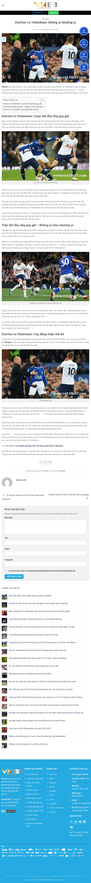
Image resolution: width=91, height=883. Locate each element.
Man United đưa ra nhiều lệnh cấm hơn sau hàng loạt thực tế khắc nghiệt (39, 611)
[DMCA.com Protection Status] (8, 811)
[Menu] (3, 5)
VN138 (86, 774)
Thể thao (45, 19)
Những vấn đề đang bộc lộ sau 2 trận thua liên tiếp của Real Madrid (37, 736)
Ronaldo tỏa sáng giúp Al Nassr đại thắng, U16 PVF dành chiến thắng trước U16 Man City (46, 713)
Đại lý (84, 876)
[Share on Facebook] (41, 463)
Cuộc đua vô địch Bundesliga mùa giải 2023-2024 (30, 728)
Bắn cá (67, 876)
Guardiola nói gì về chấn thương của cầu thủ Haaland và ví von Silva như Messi (42, 642)
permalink (62, 471)
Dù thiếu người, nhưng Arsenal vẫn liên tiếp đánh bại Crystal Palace (37, 720)
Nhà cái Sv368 (76, 835)
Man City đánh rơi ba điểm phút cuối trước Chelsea (30, 596)
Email (7, 549)
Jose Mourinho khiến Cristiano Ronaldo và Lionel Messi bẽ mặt (35, 619)
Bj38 (86, 832)
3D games (54, 876)
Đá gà (33, 876)
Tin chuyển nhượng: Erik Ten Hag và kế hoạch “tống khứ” (39, 446)
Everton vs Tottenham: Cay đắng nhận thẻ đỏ (21, 109)
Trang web (9, 560)
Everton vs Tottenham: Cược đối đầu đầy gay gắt (22, 104)
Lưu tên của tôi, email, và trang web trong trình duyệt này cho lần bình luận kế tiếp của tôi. (41, 571)
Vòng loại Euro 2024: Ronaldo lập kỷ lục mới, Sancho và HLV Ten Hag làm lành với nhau (45, 697)
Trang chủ (9, 876)
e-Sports (45, 876)
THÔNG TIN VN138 (56, 808)
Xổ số (39, 876)
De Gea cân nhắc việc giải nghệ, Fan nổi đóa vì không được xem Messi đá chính (42, 681)
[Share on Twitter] (46, 463)
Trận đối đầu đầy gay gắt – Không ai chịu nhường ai (23, 107)
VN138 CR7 (54, 29)
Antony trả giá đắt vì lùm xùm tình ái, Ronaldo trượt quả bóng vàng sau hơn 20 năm (44, 705)
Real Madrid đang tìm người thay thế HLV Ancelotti (30, 674)
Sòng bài (17, 876)
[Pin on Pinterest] (50, 463)
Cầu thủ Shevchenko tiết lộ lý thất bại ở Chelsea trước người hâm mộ (37, 650)
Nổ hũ (61, 876)
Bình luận (9, 518)
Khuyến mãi (76, 876)
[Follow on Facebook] (71, 822)
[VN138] (45, 5)
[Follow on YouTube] (71, 827)
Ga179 (72, 832)
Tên (7, 538)
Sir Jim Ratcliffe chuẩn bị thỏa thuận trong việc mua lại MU (33, 666)
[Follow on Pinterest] (80, 822)
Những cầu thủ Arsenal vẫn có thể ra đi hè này (28, 744)
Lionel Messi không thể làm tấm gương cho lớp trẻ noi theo (33, 635)
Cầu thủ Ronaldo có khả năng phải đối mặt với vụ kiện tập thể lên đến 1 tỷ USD (42, 627)
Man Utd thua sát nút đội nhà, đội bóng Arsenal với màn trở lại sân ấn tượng (41, 689)
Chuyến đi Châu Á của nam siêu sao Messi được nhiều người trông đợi (38, 603)
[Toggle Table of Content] (41, 100)
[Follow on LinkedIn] (84, 822)
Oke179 (79, 832)
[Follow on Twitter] (76, 822)
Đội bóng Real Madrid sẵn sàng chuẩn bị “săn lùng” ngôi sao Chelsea (38, 658)
